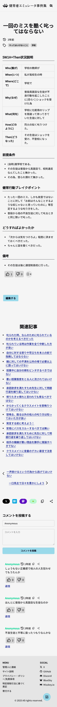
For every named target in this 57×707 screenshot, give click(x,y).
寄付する (7, 691)
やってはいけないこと (18, 45)
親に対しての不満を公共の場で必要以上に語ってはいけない (29, 363)
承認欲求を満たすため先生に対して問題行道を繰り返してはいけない (29, 390)
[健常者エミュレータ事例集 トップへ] (25, 6)
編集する (11, 298)
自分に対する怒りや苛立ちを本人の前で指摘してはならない (29, 354)
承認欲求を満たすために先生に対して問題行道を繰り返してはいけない (29, 435)
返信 (7, 586)
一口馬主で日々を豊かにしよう (26, 483)
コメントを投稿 (28, 550)
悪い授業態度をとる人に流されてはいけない (29, 381)
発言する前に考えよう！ (20, 423)
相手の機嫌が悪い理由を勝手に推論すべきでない (29, 444)
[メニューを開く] (51, 6)
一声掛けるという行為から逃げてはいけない (29, 473)
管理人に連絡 (9, 667)
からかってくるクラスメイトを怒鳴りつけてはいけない (29, 407)
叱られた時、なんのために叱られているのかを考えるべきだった (29, 337)
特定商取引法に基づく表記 (14, 685)
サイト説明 (8, 671)
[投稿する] (47, 697)
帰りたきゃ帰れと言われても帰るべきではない (29, 398)
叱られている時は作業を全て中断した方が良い (29, 345)
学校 (34, 45)
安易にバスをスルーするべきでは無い (27, 428)
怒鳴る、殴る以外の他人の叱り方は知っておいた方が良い (29, 416)
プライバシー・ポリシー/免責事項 (14, 677)
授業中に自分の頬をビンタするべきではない (29, 372)
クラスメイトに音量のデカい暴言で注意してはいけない (29, 453)
